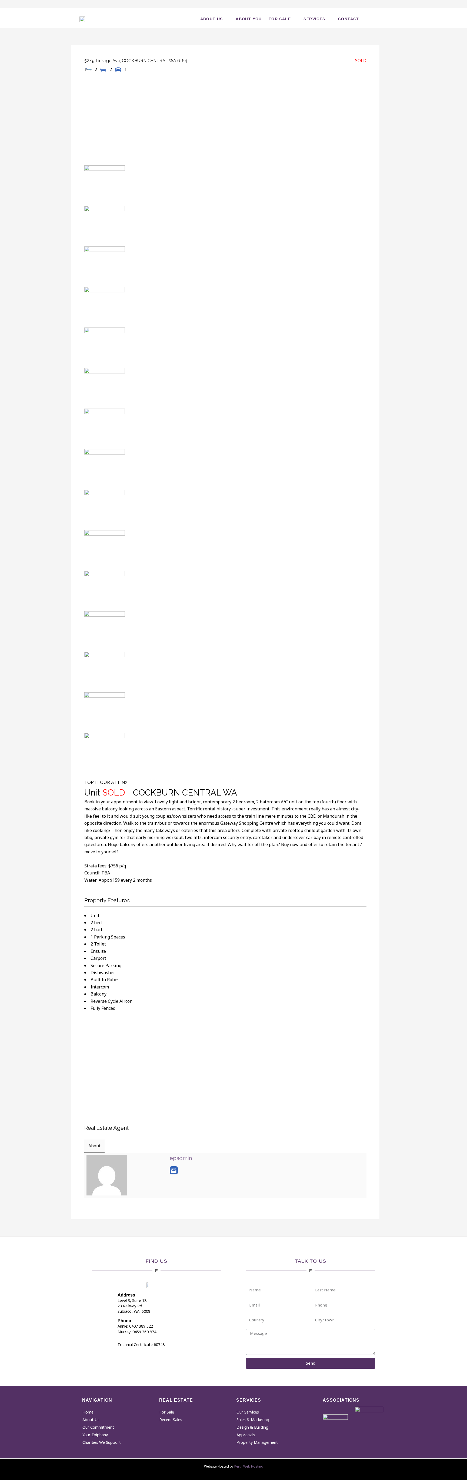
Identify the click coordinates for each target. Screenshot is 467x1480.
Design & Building (252, 1427)
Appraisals (245, 1434)
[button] (377, 18)
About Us (211, 19)
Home (88, 1412)
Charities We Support (101, 1442)
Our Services (247, 1412)
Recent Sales (170, 1419)
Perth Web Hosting (248, 1466)
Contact (348, 19)
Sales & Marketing (252, 1419)
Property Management (257, 1442)
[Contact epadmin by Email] (174, 1170)
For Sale (280, 19)
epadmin (181, 1158)
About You (249, 19)
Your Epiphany (95, 1434)
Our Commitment (98, 1427)
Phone (124, 1320)
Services (314, 19)
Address (126, 1295)
